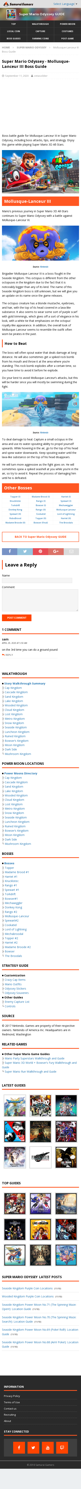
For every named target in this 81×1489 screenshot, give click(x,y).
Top (13, 24)
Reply (9, 655)
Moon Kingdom (15, 745)
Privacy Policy (12, 1396)
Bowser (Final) (41, 522)
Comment (8, 587)
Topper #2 (11, 938)
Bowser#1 (11, 898)
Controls (10, 1006)
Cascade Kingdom (16, 692)
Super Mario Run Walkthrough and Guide (30, 1071)
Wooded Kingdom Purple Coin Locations (28, 1296)
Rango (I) (41, 501)
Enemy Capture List (17, 1002)
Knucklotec (15, 501)
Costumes (67, 31)
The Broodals (66, 522)
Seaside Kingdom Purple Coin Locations (27, 1288)
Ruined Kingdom (15, 736)
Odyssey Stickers (15, 988)
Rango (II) (41, 509)
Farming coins (40, 38)
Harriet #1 (11, 876)
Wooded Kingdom (16, 705)
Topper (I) (15, 496)
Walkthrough (40, 24)
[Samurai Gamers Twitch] (62, 1448)
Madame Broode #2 (18, 947)
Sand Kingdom (14, 696)
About (7, 1421)
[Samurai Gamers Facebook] (19, 1448)
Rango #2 (11, 912)
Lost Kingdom (14, 714)
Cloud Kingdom (14, 710)
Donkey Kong (15, 509)
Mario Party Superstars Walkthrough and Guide (34, 1058)
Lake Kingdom (14, 701)
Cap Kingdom (13, 688)
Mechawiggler (66, 505)
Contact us (10, 1408)
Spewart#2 (11, 920)
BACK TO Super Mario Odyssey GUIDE (40, 537)
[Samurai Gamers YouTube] (48, 1448)
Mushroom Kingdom (18, 754)
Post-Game (67, 38)
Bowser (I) (41, 505)
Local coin (13, 31)
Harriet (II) (66, 518)
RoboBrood (15, 518)
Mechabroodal (14, 934)
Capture (40, 31)
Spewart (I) (66, 501)
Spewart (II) (15, 514)
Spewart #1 (12, 890)
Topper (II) (40, 518)
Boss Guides (13, 38)
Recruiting (10, 1414)
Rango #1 (11, 885)
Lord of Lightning (66, 514)
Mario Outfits (13, 984)
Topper (9, 868)
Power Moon (67, 24)
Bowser (10, 951)
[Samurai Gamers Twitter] (33, 1448)
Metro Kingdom (15, 719)
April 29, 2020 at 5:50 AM (14, 643)
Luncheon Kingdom (17, 732)
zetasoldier (41, 75)
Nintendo (44, 266)
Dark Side (11, 749)
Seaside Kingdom (16, 727)
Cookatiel (41, 514)
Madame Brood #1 (17, 872)
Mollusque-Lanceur (17, 916)
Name (6, 575)
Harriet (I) (66, 496)
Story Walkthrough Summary (24, 683)
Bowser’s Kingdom (17, 741)
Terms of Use (12, 1402)
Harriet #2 (11, 942)
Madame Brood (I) (41, 496)
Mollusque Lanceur (66, 509)
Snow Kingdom (14, 723)
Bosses (9, 863)
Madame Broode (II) (15, 522)
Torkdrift (15, 505)
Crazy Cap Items (15, 980)
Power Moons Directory (20, 773)
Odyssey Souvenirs (17, 993)
